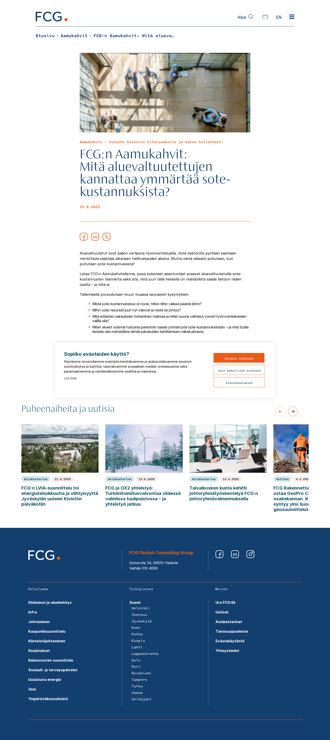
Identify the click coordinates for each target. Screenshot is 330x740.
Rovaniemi (142, 673)
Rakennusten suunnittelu (50, 660)
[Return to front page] (52, 20)
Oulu (136, 660)
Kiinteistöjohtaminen (46, 641)
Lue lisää (70, 378)
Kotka (137, 634)
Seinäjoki (142, 699)
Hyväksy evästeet (239, 358)
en (279, 17)
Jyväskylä (142, 621)
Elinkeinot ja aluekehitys (50, 602)
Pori (136, 666)
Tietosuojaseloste (232, 631)
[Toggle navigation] (291, 17)
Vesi (32, 689)
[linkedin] (95, 239)
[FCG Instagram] (250, 556)
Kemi (136, 627)
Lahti (137, 647)
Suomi (134, 602)
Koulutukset (39, 650)
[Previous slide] (280, 411)
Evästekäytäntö (230, 641)
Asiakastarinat (229, 621)
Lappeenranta (145, 653)
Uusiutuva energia (44, 679)
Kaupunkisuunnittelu (46, 631)
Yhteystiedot (227, 650)
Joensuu (139, 614)
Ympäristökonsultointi (48, 699)
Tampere (139, 679)
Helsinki (141, 608)
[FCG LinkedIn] (235, 556)
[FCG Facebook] (220, 556)
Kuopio (138, 640)
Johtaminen (39, 621)
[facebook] (84, 239)
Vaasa (137, 692)
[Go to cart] (265, 17)
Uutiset (222, 612)
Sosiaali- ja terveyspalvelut (52, 670)
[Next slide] (293, 411)
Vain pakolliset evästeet (239, 370)
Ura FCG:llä (225, 602)
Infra (32, 612)
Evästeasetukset (239, 382)
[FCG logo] (44, 558)
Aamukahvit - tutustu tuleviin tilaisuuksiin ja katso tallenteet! (151, 142)
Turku (137, 686)
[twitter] (106, 239)
